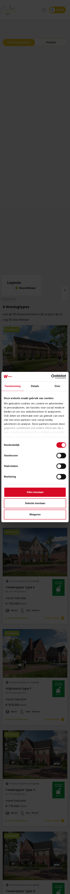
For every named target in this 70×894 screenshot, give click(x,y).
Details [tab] (35, 386)
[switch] (61, 455)
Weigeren (35, 514)
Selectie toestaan (35, 503)
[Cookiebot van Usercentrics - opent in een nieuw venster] (51, 376)
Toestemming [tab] (12, 386)
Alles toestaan (35, 492)
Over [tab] (57, 386)
